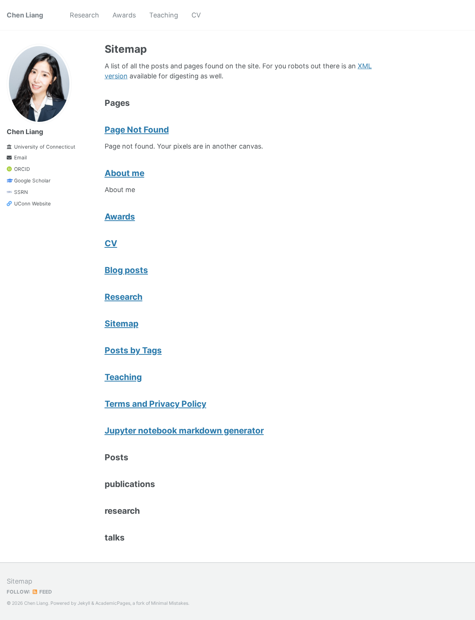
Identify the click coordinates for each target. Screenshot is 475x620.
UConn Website (32, 204)
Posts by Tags (133, 350)
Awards (124, 15)
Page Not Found (137, 129)
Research (84, 15)
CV (196, 15)
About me (124, 173)
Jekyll (84, 603)
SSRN (21, 192)
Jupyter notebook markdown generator (184, 430)
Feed (45, 592)
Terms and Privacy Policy (155, 404)
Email (20, 157)
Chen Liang (25, 15)
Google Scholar (32, 181)
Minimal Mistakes (169, 603)
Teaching (163, 15)
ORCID (22, 169)
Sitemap (121, 323)
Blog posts (126, 270)
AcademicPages (112, 603)
